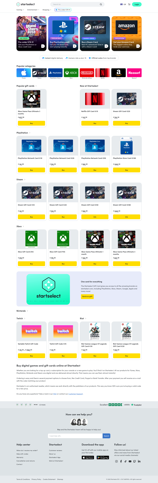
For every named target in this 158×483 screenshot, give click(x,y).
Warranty (20, 457)
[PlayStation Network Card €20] (63, 146)
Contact (19, 464)
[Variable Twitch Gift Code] (31, 331)
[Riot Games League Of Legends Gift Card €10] (94, 331)
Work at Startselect (56, 461)
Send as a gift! (87, 296)
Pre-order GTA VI (64, 10)
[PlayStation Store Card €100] (126, 145)
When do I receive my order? (27, 450)
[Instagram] (116, 461)
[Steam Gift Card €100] (126, 192)
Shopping (46, 10)
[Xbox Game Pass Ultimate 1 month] (95, 239)
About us (52, 454)
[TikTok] (125, 461)
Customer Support (75, 394)
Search (106, 436)
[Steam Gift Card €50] (95, 192)
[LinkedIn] (139, 461)
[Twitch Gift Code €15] (63, 331)
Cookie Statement (49, 479)
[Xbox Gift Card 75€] (63, 239)
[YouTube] (130, 461)
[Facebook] (121, 461)
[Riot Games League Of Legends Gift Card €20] (126, 331)
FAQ (55, 394)
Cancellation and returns (26, 461)
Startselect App (54, 457)
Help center (23, 444)
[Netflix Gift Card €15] (95, 99)
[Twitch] (134, 461)
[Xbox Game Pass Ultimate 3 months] (31, 99)
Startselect (55, 444)
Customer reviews (55, 450)
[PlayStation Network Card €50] (95, 146)
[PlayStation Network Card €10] (31, 146)
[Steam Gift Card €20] (126, 99)
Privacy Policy (36, 479)
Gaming (19, 10)
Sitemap (60, 479)
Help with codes (22, 454)
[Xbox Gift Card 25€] (31, 239)
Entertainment (32, 10)
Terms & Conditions (23, 479)
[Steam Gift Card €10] (31, 192)
